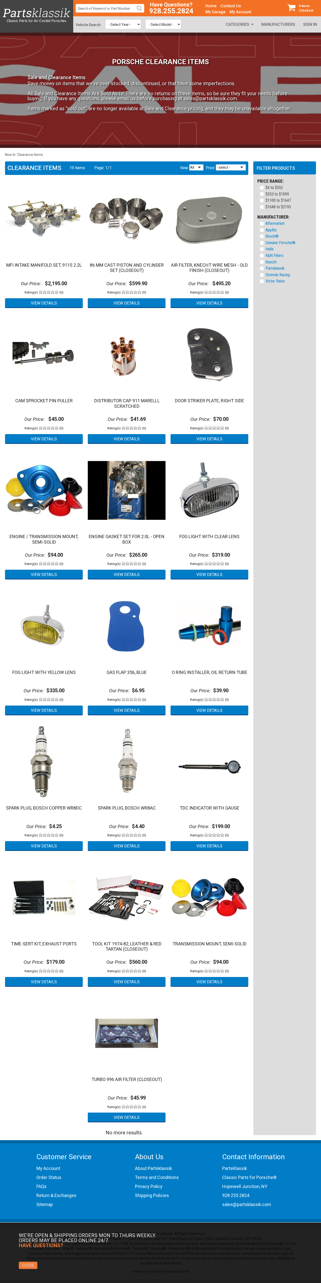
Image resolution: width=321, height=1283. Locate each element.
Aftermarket (275, 223)
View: (184, 167)
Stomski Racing (278, 274)
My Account (240, 12)
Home (210, 6)
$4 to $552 (274, 188)
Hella (269, 249)
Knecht (271, 262)
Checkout (306, 8)
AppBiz (271, 230)
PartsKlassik (234, 1168)
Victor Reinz (275, 281)
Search (141, 12)
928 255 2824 (235, 1195)
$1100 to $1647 (278, 201)
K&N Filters (274, 255)
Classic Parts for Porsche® (249, 1177)
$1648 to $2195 (278, 207)
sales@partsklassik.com (210, 98)
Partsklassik (275, 268)
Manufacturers (278, 24)
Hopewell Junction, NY (244, 1186)
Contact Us (230, 6)
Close (28, 1265)
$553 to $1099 (277, 194)
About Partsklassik (153, 1168)
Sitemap (44, 1204)
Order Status (48, 1177)
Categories (237, 24)
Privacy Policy (149, 1186)
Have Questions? (171, 5)
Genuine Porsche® (280, 242)
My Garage (215, 12)
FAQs (41, 1186)
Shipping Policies (152, 1195)
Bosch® (272, 236)
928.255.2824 (171, 11)
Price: (210, 167)
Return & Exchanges (56, 1195)
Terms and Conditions (157, 1177)
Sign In (310, 24)
